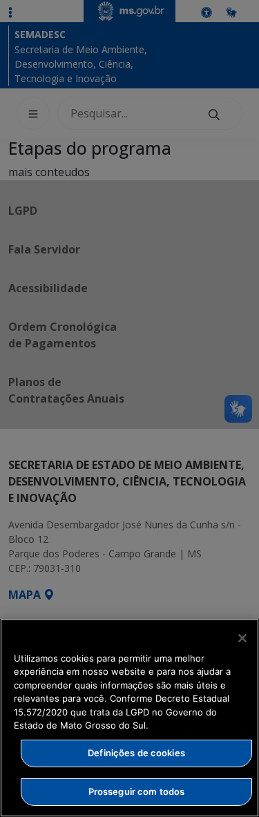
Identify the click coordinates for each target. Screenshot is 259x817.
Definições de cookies (136, 752)
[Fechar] (242, 638)
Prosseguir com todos (136, 791)
